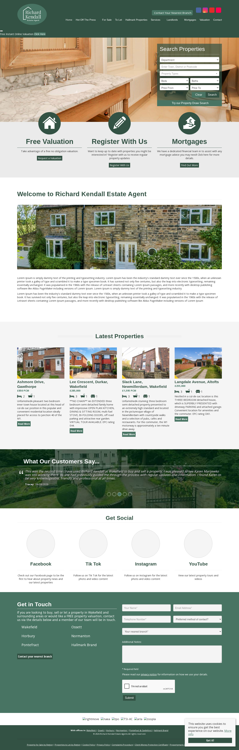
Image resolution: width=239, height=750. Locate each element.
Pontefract (30, 644)
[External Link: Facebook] (198, 10)
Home (69, 19)
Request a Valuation (49, 158)
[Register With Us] (119, 123)
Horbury (28, 636)
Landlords (172, 19)
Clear (198, 94)
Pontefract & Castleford (140, 730)
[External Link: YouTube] (212, 10)
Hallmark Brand (84, 644)
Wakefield (29, 627)
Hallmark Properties (136, 19)
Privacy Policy (103, 744)
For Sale (107, 19)
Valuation (205, 19)
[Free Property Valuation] (49, 123)
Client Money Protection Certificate (151, 744)
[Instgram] (146, 543)
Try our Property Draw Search (189, 103)
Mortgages (190, 19)
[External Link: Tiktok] (218, 10)
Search (212, 94)
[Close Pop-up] (1, 30)
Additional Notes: (132, 642)
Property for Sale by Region (40, 744)
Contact (217, 19)
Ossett (76, 627)
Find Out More (189, 165)
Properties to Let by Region (67, 744)
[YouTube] (198, 543)
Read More (24, 423)
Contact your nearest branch (35, 656)
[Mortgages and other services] (189, 123)
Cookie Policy (88, 744)
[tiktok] (93, 543)
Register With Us (119, 165)
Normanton (80, 636)
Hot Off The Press (86, 19)
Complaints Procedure (122, 744)
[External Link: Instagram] (205, 10)
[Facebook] (41, 543)
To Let (118, 19)
